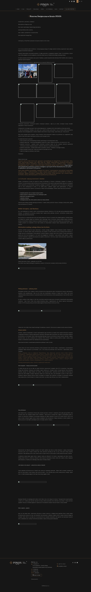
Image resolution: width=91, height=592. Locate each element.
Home (18, 9)
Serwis (42, 9)
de (81, 1)
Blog (56, 9)
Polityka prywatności (34, 579)
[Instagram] (72, 1)
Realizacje (36, 9)
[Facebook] (70, 1)
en (79, 1)
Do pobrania (49, 9)
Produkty (28, 9)
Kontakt (61, 9)
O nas (23, 9)
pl (77, 1)
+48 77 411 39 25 (61, 564)
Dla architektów (70, 9)
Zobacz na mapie (37, 575)
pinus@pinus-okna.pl (62, 566)
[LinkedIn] (74, 1)
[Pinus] (45, 6)
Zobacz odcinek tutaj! (22, 159)
